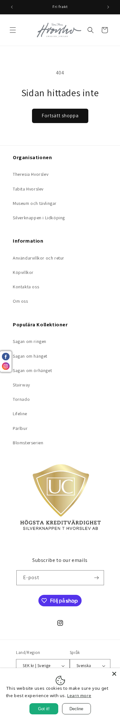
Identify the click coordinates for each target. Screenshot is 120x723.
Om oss (20, 301)
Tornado (21, 399)
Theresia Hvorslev (30, 174)
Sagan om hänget (30, 356)
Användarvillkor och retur (38, 258)
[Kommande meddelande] (108, 7)
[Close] (114, 674)
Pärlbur (20, 428)
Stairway (21, 385)
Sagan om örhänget (32, 370)
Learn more (79, 695)
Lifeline (20, 413)
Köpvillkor (23, 272)
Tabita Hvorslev (28, 189)
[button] (13, 30)
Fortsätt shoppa (60, 116)
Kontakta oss (26, 287)
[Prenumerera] (97, 577)
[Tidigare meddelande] (12, 7)
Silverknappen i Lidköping (39, 218)
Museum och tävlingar (35, 203)
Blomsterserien (28, 443)
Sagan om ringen (29, 341)
